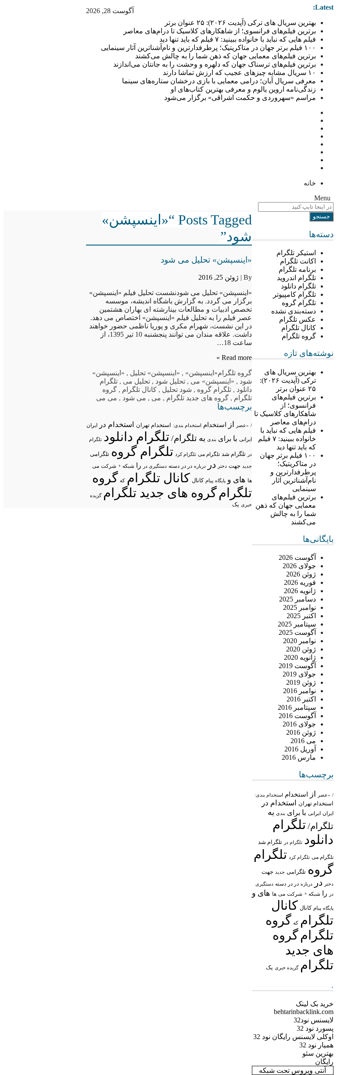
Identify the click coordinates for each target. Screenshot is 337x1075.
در (318, 882)
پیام (317, 908)
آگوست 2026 (297, 557)
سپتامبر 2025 (297, 624)
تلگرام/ (320, 826)
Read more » (234, 357)
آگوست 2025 (297, 632)
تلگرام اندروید (296, 277)
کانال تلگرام (298, 327)
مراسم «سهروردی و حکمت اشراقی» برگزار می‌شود (240, 97)
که (295, 922)
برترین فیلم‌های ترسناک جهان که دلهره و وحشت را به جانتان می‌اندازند (214, 64)
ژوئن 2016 (301, 732)
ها (274, 894)
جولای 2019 (299, 674)
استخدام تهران (315, 803)
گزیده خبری (286, 967)
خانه (310, 183)
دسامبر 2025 (297, 599)
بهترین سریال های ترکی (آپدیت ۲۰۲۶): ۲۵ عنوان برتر (240, 22)
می (281, 894)
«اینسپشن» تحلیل (155, 373)
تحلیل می (136, 381)
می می (106, 398)
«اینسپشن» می (212, 381)
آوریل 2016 (300, 749)
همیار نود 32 (316, 1045)
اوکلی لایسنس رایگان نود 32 (293, 1036)
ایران (328, 813)
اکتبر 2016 (301, 699)
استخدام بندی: (269, 794)
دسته (280, 884)
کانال (306, 908)
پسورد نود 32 (315, 1028)
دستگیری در (155, 466)
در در (293, 884)
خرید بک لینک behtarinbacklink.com (303, 1007)
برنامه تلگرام (297, 269)
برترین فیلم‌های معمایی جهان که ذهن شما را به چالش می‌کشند (225, 56)
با (304, 812)
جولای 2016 (299, 724)
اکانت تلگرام (298, 261)
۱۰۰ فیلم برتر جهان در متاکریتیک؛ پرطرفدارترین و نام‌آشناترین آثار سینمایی (208, 47)
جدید (280, 872)
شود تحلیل (177, 389)
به (271, 812)
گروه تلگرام (299, 336)
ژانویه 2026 (300, 590)
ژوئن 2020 (301, 649)
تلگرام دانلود (298, 286)
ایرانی (314, 813)
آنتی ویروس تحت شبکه (292, 1070)
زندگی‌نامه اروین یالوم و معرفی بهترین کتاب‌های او (243, 89)
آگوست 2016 (297, 715)
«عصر (324, 794)
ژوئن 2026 (301, 574)
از (313, 794)
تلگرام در (293, 842)
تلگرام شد (270, 842)
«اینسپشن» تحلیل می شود (206, 259)
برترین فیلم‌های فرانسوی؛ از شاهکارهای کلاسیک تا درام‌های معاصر (219, 31)
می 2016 (303, 740)
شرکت (294, 894)
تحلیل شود (170, 381)
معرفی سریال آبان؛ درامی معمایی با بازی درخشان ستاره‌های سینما (219, 81)
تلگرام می (322, 857)
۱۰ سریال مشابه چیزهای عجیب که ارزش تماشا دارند (239, 72)
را (324, 893)
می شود (134, 398)
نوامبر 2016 (299, 690)
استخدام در (279, 803)
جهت (267, 872)
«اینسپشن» (201, 373)
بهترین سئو (317, 1053)
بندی (280, 813)
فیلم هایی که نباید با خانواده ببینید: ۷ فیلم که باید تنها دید (237, 39)
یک (269, 968)
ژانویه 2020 (300, 657)
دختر (328, 884)
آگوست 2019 (297, 665)
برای (293, 812)
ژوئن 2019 (301, 682)
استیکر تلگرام (296, 252)
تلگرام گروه (299, 302)
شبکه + (312, 894)
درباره (306, 883)
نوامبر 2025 (299, 607)
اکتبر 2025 (301, 615)
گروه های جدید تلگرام (302, 950)
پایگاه (328, 908)
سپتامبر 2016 (297, 707)
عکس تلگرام (297, 319)
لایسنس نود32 (313, 1020)
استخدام (296, 794)
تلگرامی (296, 872)
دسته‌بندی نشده (293, 311)
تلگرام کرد (299, 857)
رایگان (324, 1061)
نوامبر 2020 (299, 640)
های (264, 893)
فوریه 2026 (300, 582)
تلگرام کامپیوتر (294, 294)
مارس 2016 (299, 757)
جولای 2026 (299, 566)
